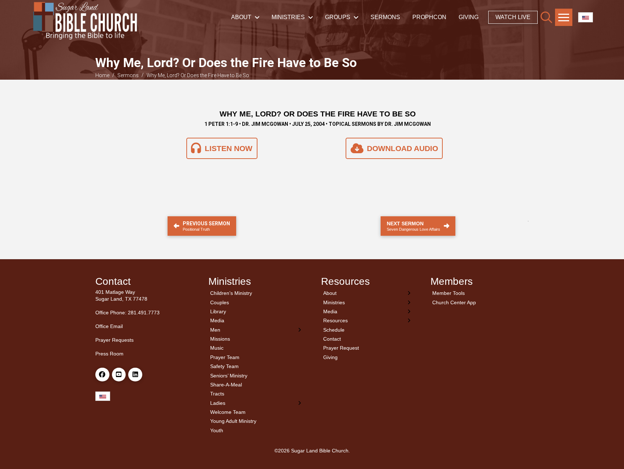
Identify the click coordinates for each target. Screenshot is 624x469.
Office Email (109, 326)
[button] (546, 17)
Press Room (109, 354)
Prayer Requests (114, 340)
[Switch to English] (585, 17)
